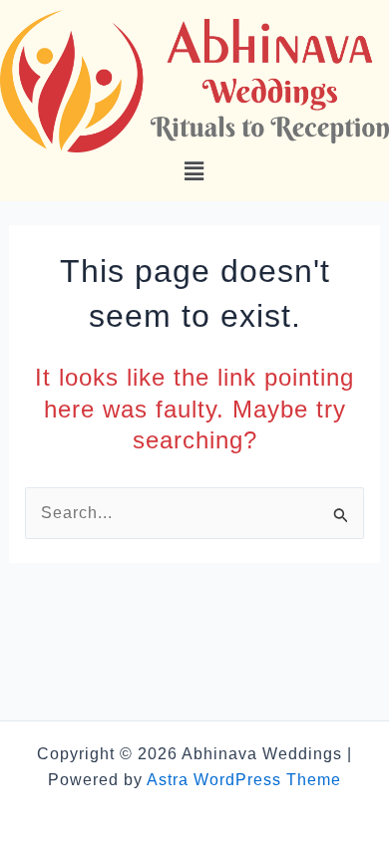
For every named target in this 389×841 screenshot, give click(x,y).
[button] (194, 171)
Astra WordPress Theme (244, 779)
